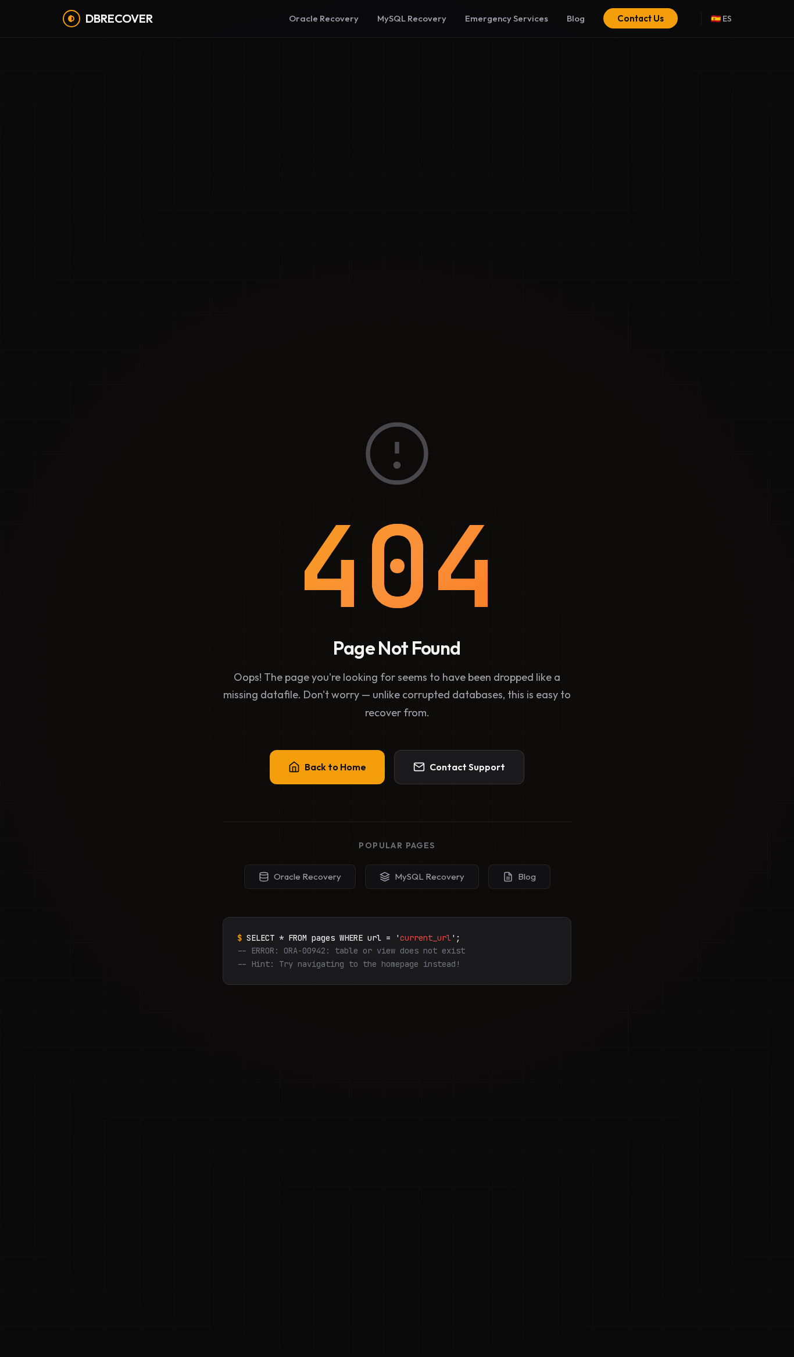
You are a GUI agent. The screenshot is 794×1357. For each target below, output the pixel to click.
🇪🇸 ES (721, 18)
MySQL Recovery (411, 18)
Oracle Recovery (324, 18)
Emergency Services (506, 18)
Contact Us (640, 18)
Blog (576, 18)
